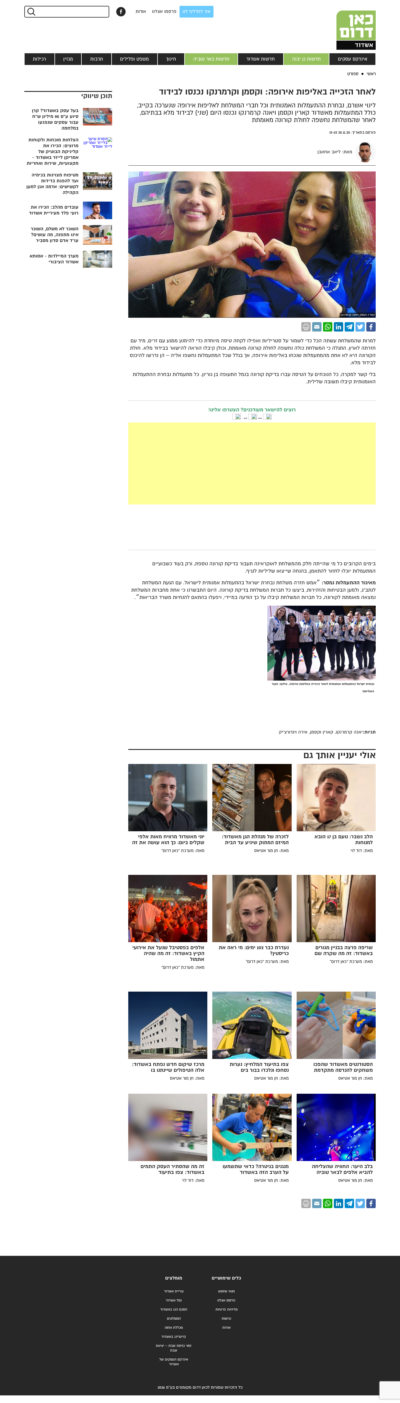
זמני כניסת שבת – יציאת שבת (174, 1348)
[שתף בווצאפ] (327, 327)
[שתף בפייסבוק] (121, 12)
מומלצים (173, 1278)
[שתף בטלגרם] (349, 327)
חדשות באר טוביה (211, 59)
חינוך (171, 59)
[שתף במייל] (317, 327)
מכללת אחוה (174, 1327)
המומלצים (174, 1318)
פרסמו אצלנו (164, 11)
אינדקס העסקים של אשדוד (173, 1362)
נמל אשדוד (174, 1300)
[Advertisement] (208, 463)
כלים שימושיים (226, 1278)
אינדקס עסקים (352, 59)
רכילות (39, 59)
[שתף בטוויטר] (360, 327)
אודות (141, 11)
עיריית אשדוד (174, 1291)
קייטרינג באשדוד (173, 1336)
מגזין (68, 59)
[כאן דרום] (346, 25)
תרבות (96, 59)
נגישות (226, 1318)
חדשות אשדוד (260, 59)
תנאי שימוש (226, 1291)
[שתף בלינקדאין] (338, 327)
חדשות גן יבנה (306, 59)
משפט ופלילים (134, 59)
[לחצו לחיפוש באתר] (30, 12)
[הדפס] (306, 327)
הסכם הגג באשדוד (173, 1309)
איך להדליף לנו (196, 11)
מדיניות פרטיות (226, 1309)
